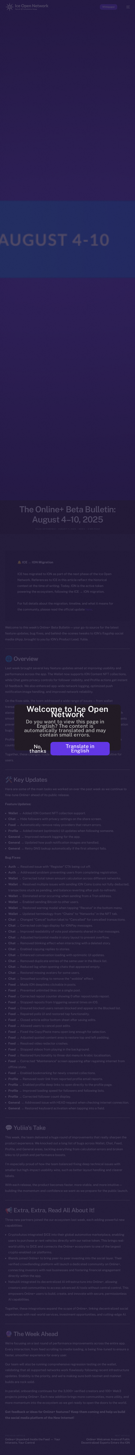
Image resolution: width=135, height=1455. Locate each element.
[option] (2, 1447)
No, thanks (37, 748)
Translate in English (80, 748)
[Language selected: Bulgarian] (64, 1450)
